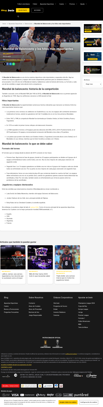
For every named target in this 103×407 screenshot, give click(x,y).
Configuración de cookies (88, 402)
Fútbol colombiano (24, 4)
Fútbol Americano (84, 321)
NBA (79, 324)
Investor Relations (59, 312)
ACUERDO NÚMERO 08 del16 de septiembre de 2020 (16, 365)
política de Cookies (71, 354)
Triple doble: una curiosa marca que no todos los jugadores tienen (65, 278)
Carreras (56, 315)
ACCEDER (37, 10)
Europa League (83, 309)
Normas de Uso (34, 312)
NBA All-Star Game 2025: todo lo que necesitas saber (39, 275)
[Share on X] (4, 63)
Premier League (83, 315)
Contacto (32, 303)
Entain (56, 309)
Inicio (4, 24)
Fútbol (35, 4)
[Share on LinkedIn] (10, 63)
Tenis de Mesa (83, 327)
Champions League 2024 (86, 303)
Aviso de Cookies (34, 306)
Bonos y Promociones (11, 309)
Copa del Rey (82, 306)
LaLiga (80, 312)
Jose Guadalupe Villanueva (14, 60)
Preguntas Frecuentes (11, 312)
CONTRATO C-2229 (6, 367)
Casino (61, 4)
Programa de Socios (60, 306)
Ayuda (82, 4)
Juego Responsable (35, 315)
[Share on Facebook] (7, 63)
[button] (18, 17)
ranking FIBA (34, 207)
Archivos (87, 80)
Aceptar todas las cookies (68, 402)
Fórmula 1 (81, 318)
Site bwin (56, 303)
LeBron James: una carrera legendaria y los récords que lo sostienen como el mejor (12, 276)
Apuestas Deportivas (47, 4)
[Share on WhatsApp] (13, 63)
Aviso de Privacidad (35, 309)
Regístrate (23, 10)
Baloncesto (28, 24)
